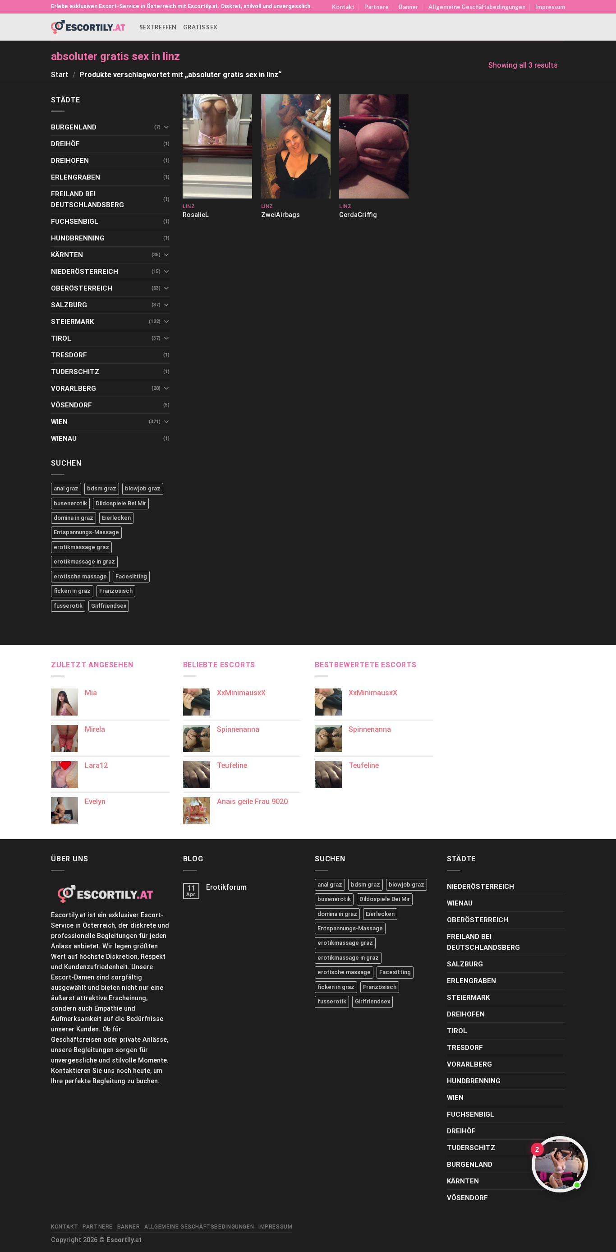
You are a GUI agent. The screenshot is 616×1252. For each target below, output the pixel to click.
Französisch (116, 590)
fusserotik (68, 605)
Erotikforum (226, 887)
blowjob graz (143, 488)
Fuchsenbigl (74, 221)
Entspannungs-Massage (86, 532)
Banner (408, 6)
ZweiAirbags (280, 215)
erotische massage (80, 576)
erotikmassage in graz (84, 561)
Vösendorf (71, 405)
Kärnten (67, 255)
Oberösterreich (81, 288)
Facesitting (131, 576)
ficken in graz (72, 590)
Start (60, 74)
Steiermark (72, 322)
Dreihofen (70, 161)
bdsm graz (101, 488)
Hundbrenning (78, 238)
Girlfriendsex (108, 605)
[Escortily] (88, 27)
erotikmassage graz (81, 547)
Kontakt (343, 6)
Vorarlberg (73, 388)
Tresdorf (69, 355)
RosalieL (196, 215)
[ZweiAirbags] (296, 146)
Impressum (550, 6)
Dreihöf (65, 144)
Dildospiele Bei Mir (121, 503)
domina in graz (73, 517)
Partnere (376, 6)
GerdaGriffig (358, 215)
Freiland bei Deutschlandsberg (87, 199)
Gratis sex (200, 27)
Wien (59, 422)
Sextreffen (158, 27)
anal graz (66, 488)
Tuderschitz (75, 372)
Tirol (61, 338)
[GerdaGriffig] (374, 146)
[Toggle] (166, 127)
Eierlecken (116, 517)
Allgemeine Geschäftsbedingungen (476, 6)
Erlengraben (75, 177)
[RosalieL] (217, 146)
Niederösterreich (84, 272)
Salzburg (69, 305)
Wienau (64, 438)
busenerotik (70, 503)
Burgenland (74, 127)
